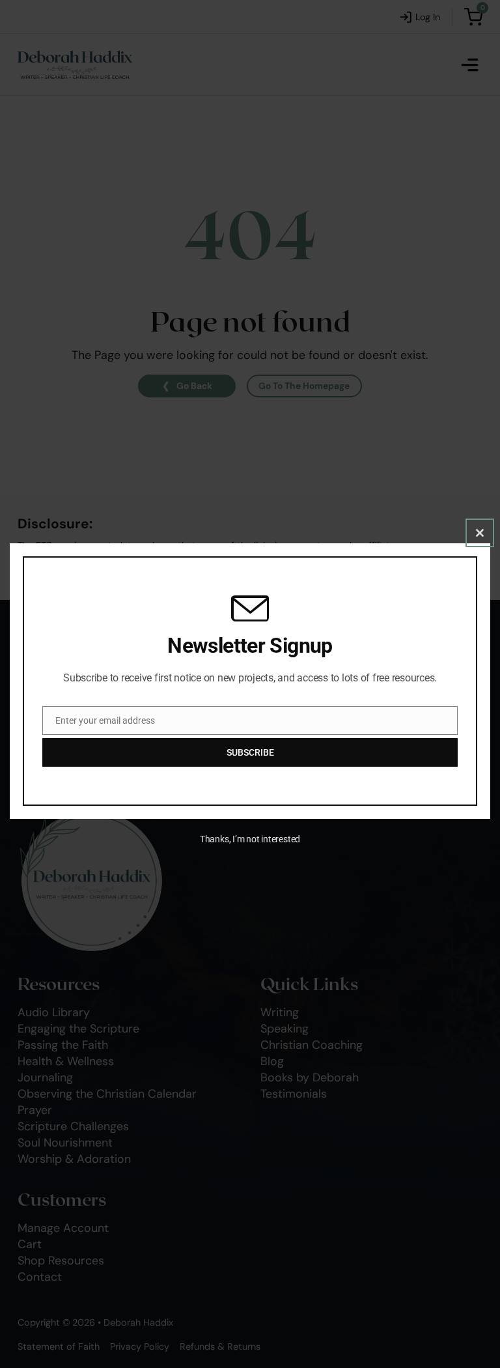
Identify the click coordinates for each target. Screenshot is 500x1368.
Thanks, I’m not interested (250, 839)
